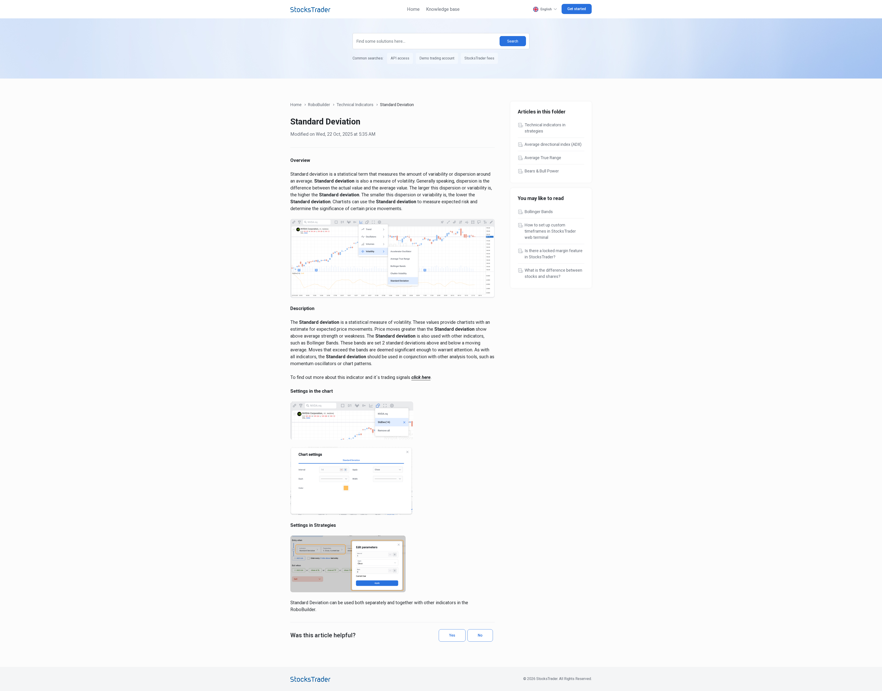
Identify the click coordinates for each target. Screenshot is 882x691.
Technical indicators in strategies (545, 127)
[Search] (513, 41)
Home (413, 9)
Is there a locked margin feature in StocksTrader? (553, 253)
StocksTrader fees (479, 58)
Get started (576, 9)
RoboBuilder (319, 104)
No (480, 635)
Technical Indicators (354, 104)
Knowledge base (443, 9)
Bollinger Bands (539, 211)
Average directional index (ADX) (553, 144)
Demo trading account (436, 58)
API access (400, 58)
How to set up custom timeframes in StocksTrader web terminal (550, 231)
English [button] (546, 9)
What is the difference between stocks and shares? (553, 273)
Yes (452, 635)
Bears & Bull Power (542, 171)
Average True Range (543, 157)
